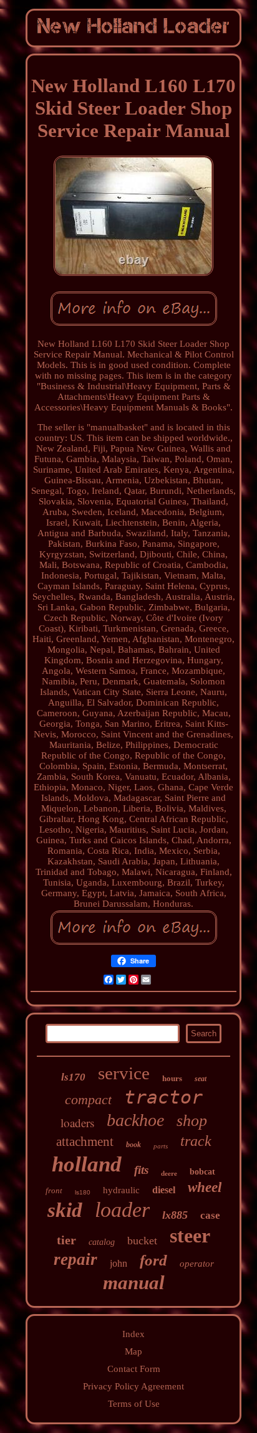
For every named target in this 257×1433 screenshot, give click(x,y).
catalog (102, 1242)
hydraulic (121, 1190)
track (195, 1141)
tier (66, 1240)
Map (133, 1351)
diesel (163, 1190)
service (124, 1073)
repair (75, 1259)
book (133, 1144)
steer (190, 1235)
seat (200, 1078)
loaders (77, 1122)
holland (87, 1164)
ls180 (82, 1192)
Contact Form (133, 1369)
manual (134, 1282)
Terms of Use (134, 1404)
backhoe (135, 1120)
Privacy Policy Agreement (133, 1386)
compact (88, 1099)
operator (197, 1264)
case (210, 1215)
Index (133, 1334)
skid (64, 1210)
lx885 (175, 1215)
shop (192, 1121)
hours (172, 1078)
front (54, 1190)
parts (160, 1146)
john (118, 1263)
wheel (204, 1187)
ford (153, 1260)
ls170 (73, 1077)
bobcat (202, 1171)
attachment (85, 1141)
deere (169, 1173)
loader (122, 1209)
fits (141, 1169)
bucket (142, 1240)
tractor (163, 1097)
